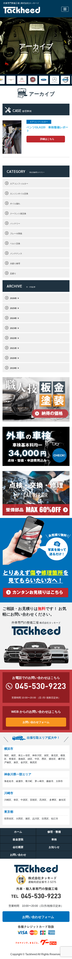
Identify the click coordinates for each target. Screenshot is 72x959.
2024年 (13, 318)
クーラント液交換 (18, 213)
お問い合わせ (18, 854)
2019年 (13, 368)
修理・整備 (54, 831)
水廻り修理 (15, 263)
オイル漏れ (15, 203)
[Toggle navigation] (65, 9)
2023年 (13, 328)
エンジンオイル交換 (19, 193)
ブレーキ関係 (16, 233)
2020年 (13, 358)
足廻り (13, 273)
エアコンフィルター (19, 184)
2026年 (13, 298)
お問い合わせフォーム (36, 722)
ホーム (18, 831)
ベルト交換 (15, 243)
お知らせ (54, 847)
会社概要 (18, 847)
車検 (54, 839)
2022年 (13, 338)
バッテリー (15, 223)
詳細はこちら (47, 139)
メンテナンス (16, 253)
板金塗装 (18, 839)
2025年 (13, 308)
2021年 (13, 348)
